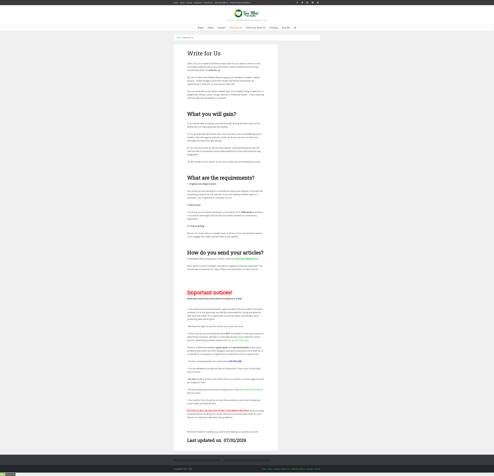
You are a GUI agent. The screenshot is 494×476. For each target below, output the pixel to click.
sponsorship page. (240, 340)
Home (176, 2)
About (182, 2)
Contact (189, 2)
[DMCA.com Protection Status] (8, 474)
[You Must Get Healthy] (247, 12)
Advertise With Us (221, 2)
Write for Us (208, 2)
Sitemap (273, 27)
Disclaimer (198, 2)
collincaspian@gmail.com (246, 258)
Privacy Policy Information (240, 2)
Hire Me (286, 27)
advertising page (252, 389)
